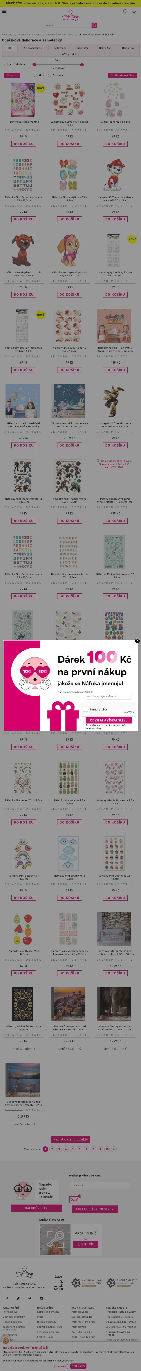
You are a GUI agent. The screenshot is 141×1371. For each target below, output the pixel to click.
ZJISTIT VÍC (85, 1244)
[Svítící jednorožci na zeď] (115, 115)
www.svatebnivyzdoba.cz (82, 1356)
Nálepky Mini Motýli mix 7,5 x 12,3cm (69, 199)
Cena (58, 60)
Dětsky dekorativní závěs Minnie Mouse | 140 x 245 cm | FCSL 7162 (115, 502)
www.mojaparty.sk (51, 1356)
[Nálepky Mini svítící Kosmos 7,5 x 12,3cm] (115, 568)
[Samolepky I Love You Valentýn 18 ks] (69, 115)
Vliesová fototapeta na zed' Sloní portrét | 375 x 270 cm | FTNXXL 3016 (115, 1029)
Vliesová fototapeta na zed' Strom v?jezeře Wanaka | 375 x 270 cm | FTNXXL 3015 (23, 1105)
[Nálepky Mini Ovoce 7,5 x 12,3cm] (24, 945)
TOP (10, 48)
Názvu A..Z (105, 48)
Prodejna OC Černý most (121, 1344)
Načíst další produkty (70, 1139)
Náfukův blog (36, 1208)
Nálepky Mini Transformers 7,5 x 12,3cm (23, 500)
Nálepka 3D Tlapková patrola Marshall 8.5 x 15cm (115, 199)
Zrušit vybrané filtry (122, 75)
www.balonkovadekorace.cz (39, 1361)
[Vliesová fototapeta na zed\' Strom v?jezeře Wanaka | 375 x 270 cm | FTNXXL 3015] (24, 1096)
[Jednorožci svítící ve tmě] (24, 115)
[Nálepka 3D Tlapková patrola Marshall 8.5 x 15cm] (115, 191)
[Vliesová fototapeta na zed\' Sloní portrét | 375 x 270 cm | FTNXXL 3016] (115, 1020)
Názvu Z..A (128, 48)
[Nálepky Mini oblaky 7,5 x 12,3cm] (24, 869)
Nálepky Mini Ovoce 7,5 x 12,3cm (24, 952)
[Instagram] (41, 1298)
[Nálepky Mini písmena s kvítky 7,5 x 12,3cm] (69, 568)
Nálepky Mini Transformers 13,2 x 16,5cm (69, 500)
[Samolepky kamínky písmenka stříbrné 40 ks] (24, 342)
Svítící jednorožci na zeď (115, 121)
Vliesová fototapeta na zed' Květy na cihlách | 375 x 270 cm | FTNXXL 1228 (115, 954)
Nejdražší (82, 48)
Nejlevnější (60, 48)
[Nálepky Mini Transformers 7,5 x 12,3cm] (24, 492)
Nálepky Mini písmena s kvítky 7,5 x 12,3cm (69, 576)
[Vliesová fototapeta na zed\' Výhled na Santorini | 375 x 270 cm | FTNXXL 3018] (69, 1020)
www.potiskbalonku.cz (74, 1361)
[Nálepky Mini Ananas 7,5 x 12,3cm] (69, 794)
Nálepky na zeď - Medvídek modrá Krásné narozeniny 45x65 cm (24, 426)
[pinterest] (29, 1298)
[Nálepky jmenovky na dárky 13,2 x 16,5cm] (69, 342)
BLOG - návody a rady (83, 1337)
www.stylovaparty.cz (106, 1361)
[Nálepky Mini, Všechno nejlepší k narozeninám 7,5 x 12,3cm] (69, 945)
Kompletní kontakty (48, 1311)
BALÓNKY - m (79, 1332)
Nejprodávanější (33, 48)
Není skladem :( (23, 1049)
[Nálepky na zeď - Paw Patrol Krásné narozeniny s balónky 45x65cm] (115, 342)
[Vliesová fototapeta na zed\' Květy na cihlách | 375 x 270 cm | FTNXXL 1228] (115, 945)
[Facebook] (7, 1298)
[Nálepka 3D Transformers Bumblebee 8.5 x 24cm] (115, 417)
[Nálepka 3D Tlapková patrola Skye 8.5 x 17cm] (69, 266)
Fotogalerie (78, 1342)
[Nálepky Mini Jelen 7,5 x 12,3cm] (24, 794)
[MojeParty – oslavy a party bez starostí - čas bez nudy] (70, 15)
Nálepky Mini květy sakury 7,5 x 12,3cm (115, 802)
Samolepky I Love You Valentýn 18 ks (70, 123)
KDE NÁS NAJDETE (116, 1307)
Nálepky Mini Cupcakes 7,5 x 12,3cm (115, 877)
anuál (90, 1332)
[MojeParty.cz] (25, 1272)
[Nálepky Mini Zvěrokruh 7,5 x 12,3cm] (24, 1020)
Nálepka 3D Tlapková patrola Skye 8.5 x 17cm (69, 274)
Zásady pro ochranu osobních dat (14, 1328)
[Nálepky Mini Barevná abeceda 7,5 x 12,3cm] (24, 191)
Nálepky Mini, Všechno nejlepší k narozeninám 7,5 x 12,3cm (69, 952)
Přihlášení (125, 11)
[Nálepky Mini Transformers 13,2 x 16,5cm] (69, 492)
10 (107, 1149)
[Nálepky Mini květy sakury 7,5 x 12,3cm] (115, 794)
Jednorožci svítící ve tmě (24, 121)
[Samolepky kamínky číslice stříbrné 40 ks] (115, 266)
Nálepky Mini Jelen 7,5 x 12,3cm (24, 800)
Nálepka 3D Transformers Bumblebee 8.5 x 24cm (115, 425)
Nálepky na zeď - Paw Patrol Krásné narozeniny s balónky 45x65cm (115, 351)
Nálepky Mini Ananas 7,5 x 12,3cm (69, 802)
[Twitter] (18, 1298)
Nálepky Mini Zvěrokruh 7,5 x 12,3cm (23, 1028)
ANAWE (110, 1369)
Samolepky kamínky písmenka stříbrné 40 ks (23, 349)
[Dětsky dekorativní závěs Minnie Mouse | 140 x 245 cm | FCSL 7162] (115, 467)
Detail (34, 130)
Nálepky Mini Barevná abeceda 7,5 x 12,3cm (23, 199)
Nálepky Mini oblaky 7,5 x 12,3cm (23, 877)
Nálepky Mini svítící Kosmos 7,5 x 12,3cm (115, 576)
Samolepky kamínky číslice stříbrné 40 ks (115, 274)
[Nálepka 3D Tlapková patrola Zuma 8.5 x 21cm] (24, 266)
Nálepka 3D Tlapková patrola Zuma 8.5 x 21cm (23, 274)
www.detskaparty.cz (115, 1356)
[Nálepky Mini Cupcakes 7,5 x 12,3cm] (115, 869)
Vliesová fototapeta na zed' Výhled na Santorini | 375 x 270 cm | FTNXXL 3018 (69, 1029)
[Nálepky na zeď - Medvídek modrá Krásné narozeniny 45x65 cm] (24, 417)
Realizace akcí (45, 1337)
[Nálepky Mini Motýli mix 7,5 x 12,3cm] (69, 191)
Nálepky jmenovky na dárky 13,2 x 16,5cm (69, 349)
